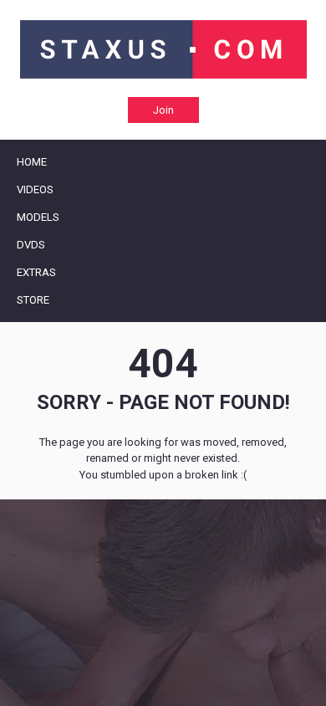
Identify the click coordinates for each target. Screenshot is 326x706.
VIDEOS (35, 189)
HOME (32, 162)
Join (163, 110)
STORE (33, 300)
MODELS (38, 217)
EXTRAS (36, 272)
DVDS (31, 244)
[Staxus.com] (163, 49)
